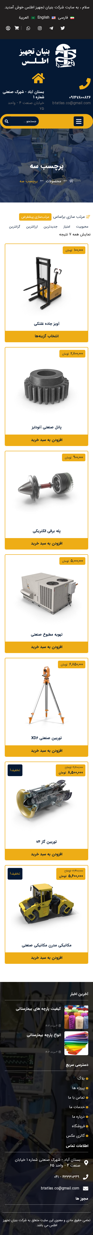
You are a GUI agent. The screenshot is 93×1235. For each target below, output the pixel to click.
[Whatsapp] (28, 28)
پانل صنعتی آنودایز (47, 427)
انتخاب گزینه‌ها (46, 336)
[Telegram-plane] (51, 28)
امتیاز (66, 226)
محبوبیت (82, 226)
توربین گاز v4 (46, 842)
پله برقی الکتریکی (47, 531)
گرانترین (14, 226)
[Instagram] (40, 28)
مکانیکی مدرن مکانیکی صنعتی (47, 945)
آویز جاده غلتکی (46, 324)
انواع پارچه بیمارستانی (44, 1035)
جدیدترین (50, 226)
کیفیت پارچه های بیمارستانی (38, 1009)
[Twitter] (62, 28)
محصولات (53, 181)
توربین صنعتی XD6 (46, 738)
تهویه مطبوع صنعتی (46, 635)
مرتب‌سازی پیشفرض (35, 216)
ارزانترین (32, 226)
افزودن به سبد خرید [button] (46, 440)
